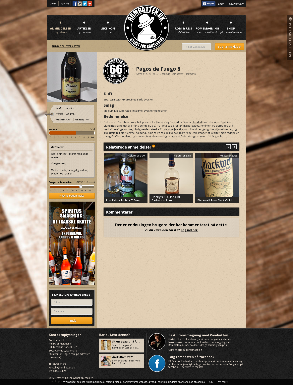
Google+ (90, 3)
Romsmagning (207, 26)
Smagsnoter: (58, 163)
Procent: (59, 119)
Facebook (75, 3)
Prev (228, 147)
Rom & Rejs (183, 26)
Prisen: (59, 113)
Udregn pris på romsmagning (185, 350)
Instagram (80, 3)
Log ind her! (189, 230)
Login (221, 3)
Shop (230, 26)
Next (234, 147)
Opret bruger (236, 3)
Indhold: (79, 119)
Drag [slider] (80, 186)
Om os (53, 3)
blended (197, 122)
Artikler (84, 26)
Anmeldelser (60, 26)
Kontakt (64, 3)
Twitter (85, 3)
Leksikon (108, 26)
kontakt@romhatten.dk (62, 367)
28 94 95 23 (59, 364)
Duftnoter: (57, 147)
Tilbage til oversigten (66, 46)
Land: (58, 108)
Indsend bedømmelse (71, 195)
